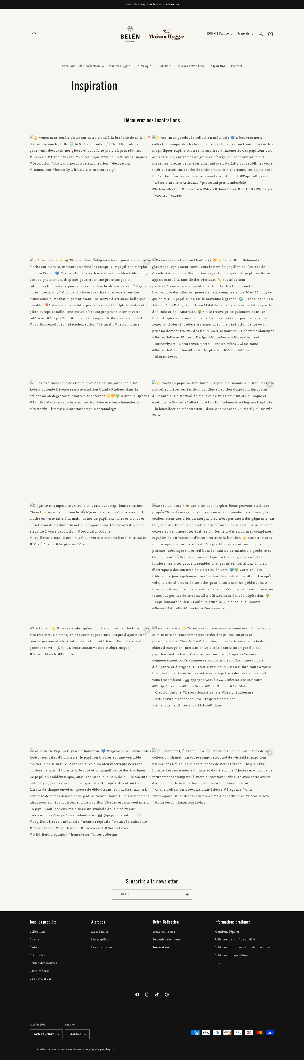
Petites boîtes (40, 955)
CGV (218, 963)
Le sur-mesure (41, 979)
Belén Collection (50, 1050)
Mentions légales (227, 932)
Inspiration (161, 947)
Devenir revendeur (166, 939)
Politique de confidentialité (235, 939)
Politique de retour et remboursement (243, 947)
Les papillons (101, 939)
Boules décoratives (43, 963)
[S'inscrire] (187, 894)
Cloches (35, 939)
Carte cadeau (39, 971)
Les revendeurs (102, 947)
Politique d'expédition (231, 955)
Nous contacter (164, 932)
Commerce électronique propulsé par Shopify (87, 1050)
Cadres (35, 947)
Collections (38, 932)
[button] (34, 34)
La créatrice (100, 932)
